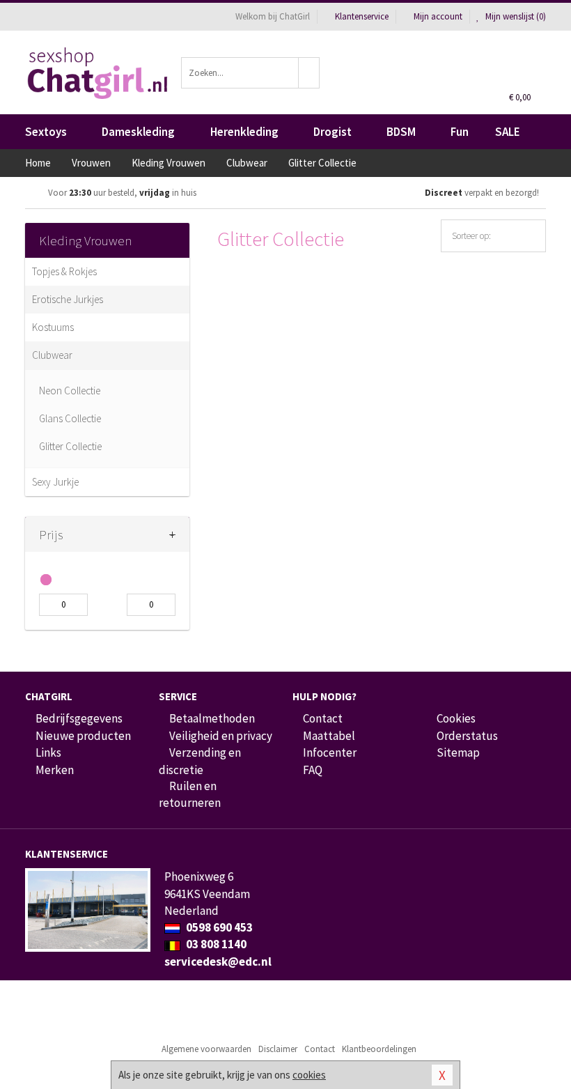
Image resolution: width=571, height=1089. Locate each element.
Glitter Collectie (70, 446)
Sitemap (458, 752)
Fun (460, 131)
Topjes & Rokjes (64, 271)
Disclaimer (277, 1049)
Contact (323, 718)
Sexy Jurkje (55, 481)
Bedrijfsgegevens (79, 718)
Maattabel (329, 735)
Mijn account (438, 16)
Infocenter (330, 752)
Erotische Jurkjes (67, 299)
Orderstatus (467, 735)
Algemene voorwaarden (206, 1049)
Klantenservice (362, 16)
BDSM (401, 131)
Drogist (332, 131)
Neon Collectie (69, 390)
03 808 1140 (215, 944)
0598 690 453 (218, 927)
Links (48, 752)
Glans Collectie (70, 418)
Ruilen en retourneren (190, 794)
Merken (55, 770)
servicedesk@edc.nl (218, 961)
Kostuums (53, 327)
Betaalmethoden (212, 718)
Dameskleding (138, 131)
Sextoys (46, 131)
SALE (507, 131)
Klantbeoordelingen (379, 1049)
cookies (309, 1074)
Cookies (456, 718)
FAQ (312, 770)
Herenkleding (244, 131)
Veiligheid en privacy (220, 735)
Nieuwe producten (83, 735)
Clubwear (52, 355)
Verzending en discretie (200, 761)
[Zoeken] (309, 72)
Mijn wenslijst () (514, 16)
